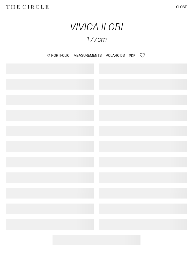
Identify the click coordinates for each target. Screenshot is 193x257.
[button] (58, 55)
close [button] (181, 7)
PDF (132, 55)
